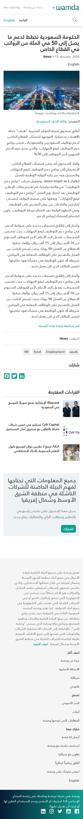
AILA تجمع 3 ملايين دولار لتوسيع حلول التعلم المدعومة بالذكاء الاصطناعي (34, 448)
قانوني (74, 686)
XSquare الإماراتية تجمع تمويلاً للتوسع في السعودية (34, 405)
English (9, 20)
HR (26, 352)
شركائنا (75, 678)
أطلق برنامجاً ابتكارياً (67, 763)
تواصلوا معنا (12, 7)
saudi (74, 352)
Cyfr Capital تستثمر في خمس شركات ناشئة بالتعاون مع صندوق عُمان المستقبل (32, 426)
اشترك (68, 528)
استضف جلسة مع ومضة (63, 745)
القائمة (23, 20)
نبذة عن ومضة (32, 7)
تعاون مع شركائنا (68, 754)
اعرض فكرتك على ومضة (63, 771)
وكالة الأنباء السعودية (51, 121)
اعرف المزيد (40, 644)
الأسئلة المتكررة (69, 669)
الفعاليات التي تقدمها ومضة (61, 720)
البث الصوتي (70, 703)
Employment (55, 352)
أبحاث (76, 712)
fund (37, 352)
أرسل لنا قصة (70, 737)
